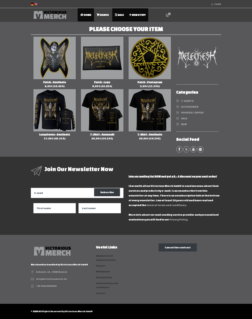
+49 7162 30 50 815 (46, 286)
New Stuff (138, 14)
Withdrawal (103, 271)
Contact (100, 293)
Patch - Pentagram (149, 82)
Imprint (100, 265)
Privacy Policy (178, 219)
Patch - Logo (102, 82)
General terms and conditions (166, 205)
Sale (120, 14)
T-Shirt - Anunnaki (102, 134)
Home (87, 14)
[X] (186, 149)
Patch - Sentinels (54, 82)
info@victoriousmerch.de (51, 279)
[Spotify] (200, 149)
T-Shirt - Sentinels (149, 134)
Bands (104, 14)
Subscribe (107, 192)
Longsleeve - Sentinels (54, 134)
